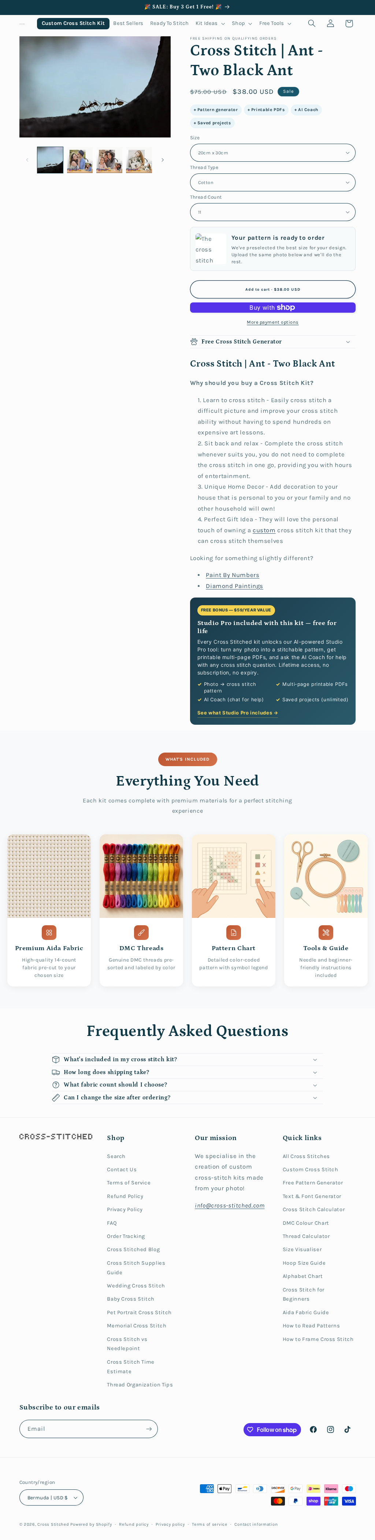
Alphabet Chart (303, 1276)
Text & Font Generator (312, 1196)
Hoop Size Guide (304, 1263)
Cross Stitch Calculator (314, 1209)
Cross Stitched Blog (133, 1249)
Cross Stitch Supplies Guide (136, 1268)
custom (264, 530)
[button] (210, 23)
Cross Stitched (53, 1524)
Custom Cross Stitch (310, 1169)
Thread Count (206, 197)
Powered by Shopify (91, 1524)
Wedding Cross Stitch (136, 1286)
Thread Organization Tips (140, 1385)
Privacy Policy (125, 1209)
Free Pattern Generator (313, 1183)
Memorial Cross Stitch (136, 1326)
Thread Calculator (306, 1236)
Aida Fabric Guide (306, 1312)
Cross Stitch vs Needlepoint (127, 1344)
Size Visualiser (302, 1249)
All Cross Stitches (306, 1156)
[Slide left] (27, 160)
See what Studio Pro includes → (237, 713)
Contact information (256, 1524)
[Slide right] (163, 160)
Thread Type (204, 167)
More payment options (273, 322)
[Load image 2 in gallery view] (80, 160)
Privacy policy (170, 1524)
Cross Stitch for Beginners (303, 1294)
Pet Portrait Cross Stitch (139, 1312)
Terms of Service (129, 1183)
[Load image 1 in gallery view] (50, 160)
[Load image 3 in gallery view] (109, 160)
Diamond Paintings (234, 585)
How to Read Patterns (311, 1326)
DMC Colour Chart (306, 1223)
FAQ (112, 1223)
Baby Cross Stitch (131, 1299)
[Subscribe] (148, 1429)
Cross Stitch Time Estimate (131, 1367)
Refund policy (134, 1524)
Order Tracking (126, 1236)
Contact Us (122, 1169)
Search (116, 1156)
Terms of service (209, 1524)
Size (195, 137)
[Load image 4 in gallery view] (139, 160)
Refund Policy (125, 1196)
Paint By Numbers (232, 574)
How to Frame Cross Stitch (318, 1339)
